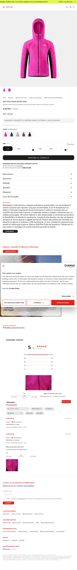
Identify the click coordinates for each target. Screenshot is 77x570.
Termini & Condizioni (9, 531)
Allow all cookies (63, 302)
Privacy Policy (22, 499)
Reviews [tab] (11, 402)
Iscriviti (8, 503)
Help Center (7, 523)
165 (63, 149)
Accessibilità (60, 531)
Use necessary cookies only (14, 302)
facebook (14, 540)
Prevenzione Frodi (28, 523)
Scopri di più (10, 251)
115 (7, 148)
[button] (67, 7)
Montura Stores (28, 514)
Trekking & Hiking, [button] (11, 449)
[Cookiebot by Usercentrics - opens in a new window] (66, 265)
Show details (66, 296)
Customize (37, 302)
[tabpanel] (38, 439)
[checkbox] (29, 413)
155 (50, 148)
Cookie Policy (14, 288)
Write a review (66, 402)
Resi (37, 523)
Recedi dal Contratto (47, 523)
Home (4, 98)
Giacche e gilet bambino (35, 98)
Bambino (10, 98)
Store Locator (39, 514)
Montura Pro (17, 523)
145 (40, 148)
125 (18, 148)
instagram (6, 540)
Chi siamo (6, 514)
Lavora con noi (16, 514)
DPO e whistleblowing (47, 531)
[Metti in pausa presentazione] (75, 2)
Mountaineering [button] (22, 449)
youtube (21, 540)
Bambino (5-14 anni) (21, 98)
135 (31, 149)
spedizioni (20, 166)
